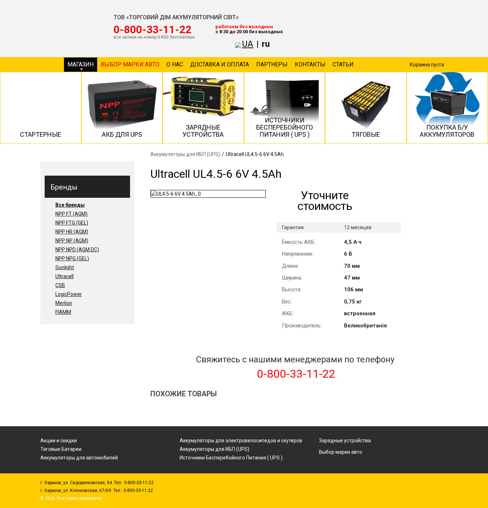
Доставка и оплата (219, 64)
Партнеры (272, 64)
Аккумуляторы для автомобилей (79, 458)
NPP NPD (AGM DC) (77, 249)
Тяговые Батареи (60, 449)
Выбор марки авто (130, 64)
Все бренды (70, 205)
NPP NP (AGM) (71, 240)
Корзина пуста (427, 64)
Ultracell (64, 276)
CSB (60, 285)
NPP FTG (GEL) (71, 223)
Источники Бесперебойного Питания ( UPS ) (231, 458)
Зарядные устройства (345, 440)
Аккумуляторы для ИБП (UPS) (185, 154)
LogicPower (68, 294)
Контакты (310, 64)
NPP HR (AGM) (71, 232)
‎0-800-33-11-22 (152, 29)
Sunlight (64, 267)
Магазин (81, 64)
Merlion (63, 303)
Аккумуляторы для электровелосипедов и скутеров (241, 440)
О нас (174, 64)
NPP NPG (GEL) (72, 258)
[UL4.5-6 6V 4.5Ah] (208, 194)
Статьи (343, 64)
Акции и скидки (58, 440)
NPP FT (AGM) (71, 214)
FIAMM (63, 312)
